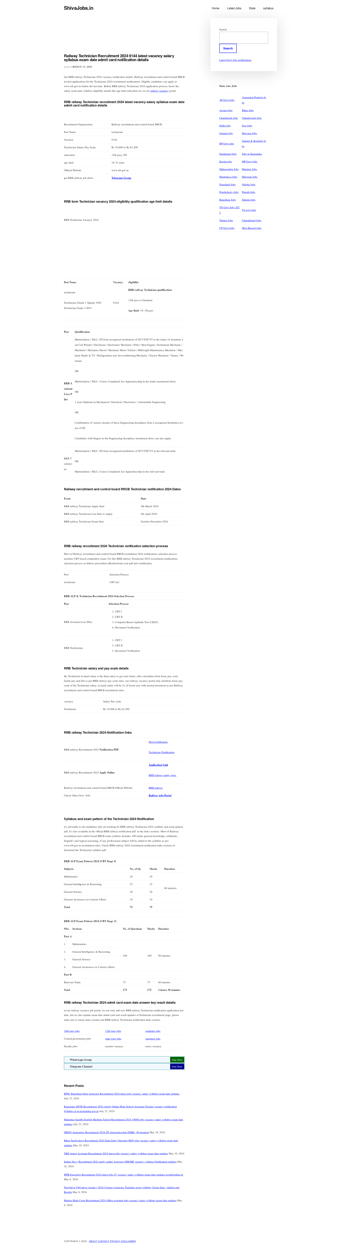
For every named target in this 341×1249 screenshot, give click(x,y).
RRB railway (156, 787)
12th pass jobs (113, 1031)
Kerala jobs (225, 161)
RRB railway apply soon (163, 775)
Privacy (115, 1241)
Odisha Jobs (248, 184)
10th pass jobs (72, 1031)
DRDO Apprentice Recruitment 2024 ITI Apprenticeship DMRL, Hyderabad (106, 1132)
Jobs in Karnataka (252, 154)
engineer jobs (152, 1038)
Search (223, 29)
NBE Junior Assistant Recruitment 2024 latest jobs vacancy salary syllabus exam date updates (116, 1153)
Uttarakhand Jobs (251, 220)
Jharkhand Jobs (228, 154)
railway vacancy (159, 90)
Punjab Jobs (248, 192)
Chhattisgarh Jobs (252, 118)
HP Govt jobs (226, 143)
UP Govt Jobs (226, 228)
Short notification (158, 742)
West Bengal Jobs (251, 228)
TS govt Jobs (249, 210)
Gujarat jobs (226, 133)
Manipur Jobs (249, 169)
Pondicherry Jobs (229, 192)
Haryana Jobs (249, 133)
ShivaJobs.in (78, 7)
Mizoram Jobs (250, 176)
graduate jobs (152, 1031)
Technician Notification (161, 752)
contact (104, 1241)
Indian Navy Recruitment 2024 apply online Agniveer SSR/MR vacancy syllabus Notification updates (120, 1161)
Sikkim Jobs (248, 199)
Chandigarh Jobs (228, 118)
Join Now (177, 1059)
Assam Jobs (225, 110)
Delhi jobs (225, 125)
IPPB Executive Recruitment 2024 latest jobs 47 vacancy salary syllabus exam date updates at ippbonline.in (123, 1174)
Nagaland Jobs (227, 184)
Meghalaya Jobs (228, 176)
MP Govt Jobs (249, 161)
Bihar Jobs (248, 110)
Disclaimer (128, 1241)
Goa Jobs (247, 125)
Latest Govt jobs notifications (235, 60)
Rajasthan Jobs (227, 199)
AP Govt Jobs (226, 100)
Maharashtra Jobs (229, 169)
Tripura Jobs (226, 220)
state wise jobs (113, 1038)
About (93, 1241)
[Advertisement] (128, 38)
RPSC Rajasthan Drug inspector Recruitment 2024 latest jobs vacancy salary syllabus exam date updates (122, 1093)
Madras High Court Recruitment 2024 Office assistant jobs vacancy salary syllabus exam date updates (120, 1200)
